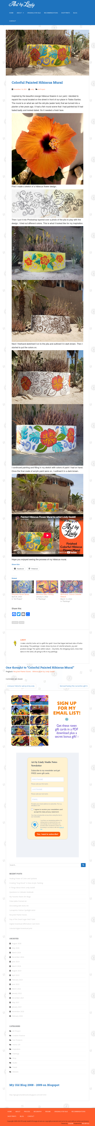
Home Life (16, 1044)
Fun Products (17, 1040)
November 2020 (18, 1011)
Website (15, 1072)
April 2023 (15, 975)
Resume (48, 1112)
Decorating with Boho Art (19, 906)
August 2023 (16, 971)
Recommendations (51, 13)
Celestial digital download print (20, 928)
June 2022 (15, 984)
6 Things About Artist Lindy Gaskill (22, 887)
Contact (12, 21)
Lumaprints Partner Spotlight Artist (22, 910)
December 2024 (18, 957)
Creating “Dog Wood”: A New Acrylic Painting (26, 883)
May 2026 (15, 948)
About (19, 13)
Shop (14, 1058)
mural (22, 622)
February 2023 (17, 980)
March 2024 (16, 966)
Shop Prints (65, 13)
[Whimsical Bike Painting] (47, 586)
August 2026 (16, 943)
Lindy (32, 89)
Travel (14, 1067)
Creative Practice (18, 1035)
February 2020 (17, 1016)
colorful (15, 622)
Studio (14, 1063)
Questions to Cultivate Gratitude (21, 892)
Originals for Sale (34, 13)
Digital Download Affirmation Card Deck (24, 924)
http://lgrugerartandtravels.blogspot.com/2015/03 (27, 1095)
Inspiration (16, 1049)
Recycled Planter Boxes (20, 594)
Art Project (41, 89)
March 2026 (16, 952)
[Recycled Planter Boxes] (23, 586)
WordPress (85, 1123)
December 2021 (18, 998)
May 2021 (15, 1002)
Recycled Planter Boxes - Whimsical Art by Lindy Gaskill (33, 671)
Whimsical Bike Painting (45, 594)
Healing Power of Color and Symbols (23, 878)
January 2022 (17, 993)
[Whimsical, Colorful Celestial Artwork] (71, 586)
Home (11, 13)
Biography (38, 1112)
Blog (75, 13)
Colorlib (70, 1123)
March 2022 (16, 989)
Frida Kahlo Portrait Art (18, 901)
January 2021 (17, 1007)
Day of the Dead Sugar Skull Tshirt (22, 919)
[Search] (83, 865)
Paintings (15, 1054)
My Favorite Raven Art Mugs (20, 897)
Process (27, 1112)
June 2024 (15, 961)
